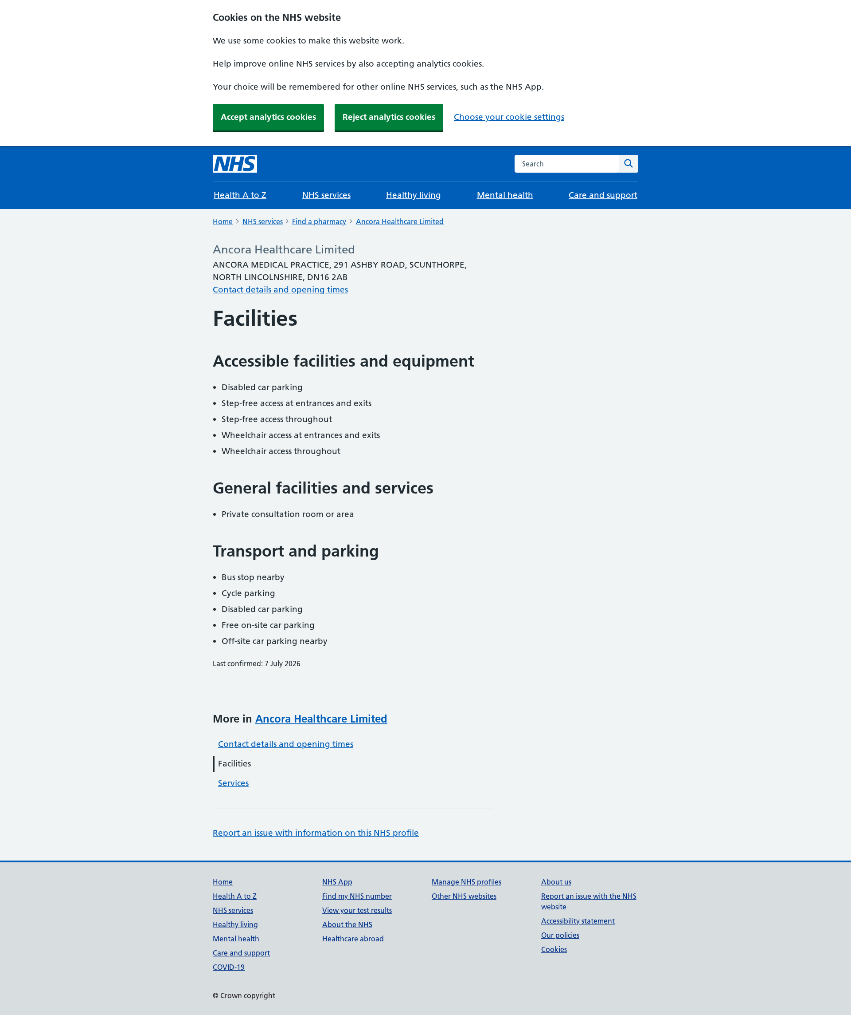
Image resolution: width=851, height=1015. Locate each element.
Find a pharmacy (319, 221)
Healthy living (413, 195)
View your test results (357, 910)
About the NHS (347, 924)
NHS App (337, 881)
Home (223, 221)
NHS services (326, 195)
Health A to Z (240, 195)
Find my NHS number (357, 896)
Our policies (560, 935)
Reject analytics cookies (389, 117)
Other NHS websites (464, 896)
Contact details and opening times (280, 289)
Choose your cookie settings (509, 117)
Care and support (603, 195)
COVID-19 (229, 967)
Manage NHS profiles (466, 881)
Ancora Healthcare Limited (400, 221)
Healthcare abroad (353, 938)
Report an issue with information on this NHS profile (316, 833)
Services (233, 783)
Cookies (554, 949)
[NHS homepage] (235, 164)
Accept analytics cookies (268, 117)
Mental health (505, 195)
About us (556, 881)
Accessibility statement (578, 920)
